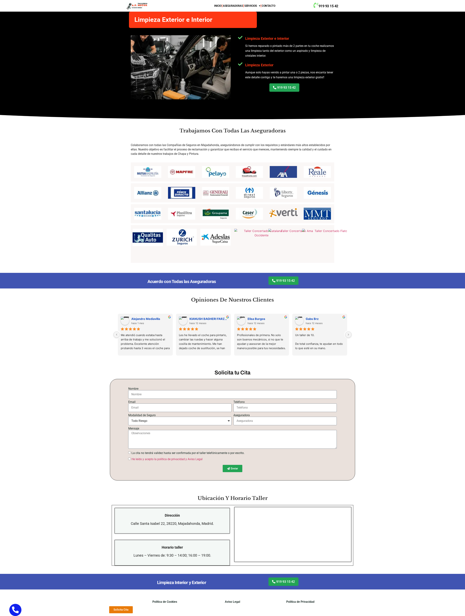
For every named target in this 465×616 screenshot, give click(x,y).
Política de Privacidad (300, 601)
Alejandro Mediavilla (145, 319)
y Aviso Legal (194, 459)
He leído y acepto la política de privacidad (158, 459)
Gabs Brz (312, 319)
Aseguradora (241, 415)
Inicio (217, 5)
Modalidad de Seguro (142, 415)
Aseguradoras (233, 5)
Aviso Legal (232, 601)
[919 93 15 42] (316, 5)
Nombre (133, 388)
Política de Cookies (164, 601)
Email (132, 402)
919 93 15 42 (328, 6)
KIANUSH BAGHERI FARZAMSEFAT (208, 319)
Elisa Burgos (256, 319)
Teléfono (239, 402)
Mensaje (133, 428)
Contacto (268, 5)
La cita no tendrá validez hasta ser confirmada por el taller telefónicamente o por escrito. (188, 453)
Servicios (250, 5)
